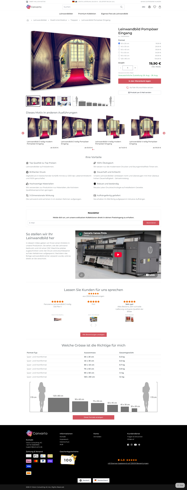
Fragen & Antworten (135, 437)
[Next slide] (164, 133)
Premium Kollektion (87, 14)
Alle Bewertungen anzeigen (93, 335)
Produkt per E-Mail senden (140, 92)
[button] (33, 101)
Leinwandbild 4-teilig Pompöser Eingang (143, 143)
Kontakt (63, 437)
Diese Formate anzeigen (93, 417)
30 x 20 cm (125, 43)
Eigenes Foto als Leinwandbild (114, 14)
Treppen (74, 20)
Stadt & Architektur (58, 20)
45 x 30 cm (125, 46)
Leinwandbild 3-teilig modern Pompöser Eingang (39, 143)
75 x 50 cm (125, 53)
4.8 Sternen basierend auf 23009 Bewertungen (128, 463)
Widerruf (130, 439)
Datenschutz (64, 442)
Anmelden (97, 437)
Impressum (64, 439)
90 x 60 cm (125, 56)
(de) (143, 7)
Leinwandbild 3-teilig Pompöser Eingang (75, 143)
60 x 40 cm (125, 50)
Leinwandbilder (66, 14)
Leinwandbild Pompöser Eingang (95, 20)
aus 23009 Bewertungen (93, 296)
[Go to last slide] (23, 133)
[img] (93, 293)
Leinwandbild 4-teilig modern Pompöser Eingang (108, 143)
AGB (61, 444)
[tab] (92, 149)
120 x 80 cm (125, 59)
